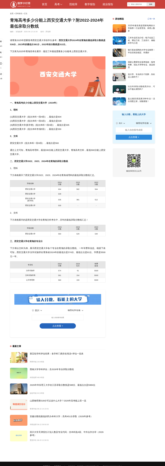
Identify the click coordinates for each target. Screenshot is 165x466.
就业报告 (108, 4)
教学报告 (90, 4)
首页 (44, 4)
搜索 (150, 4)
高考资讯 (18, 13)
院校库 (73, 4)
